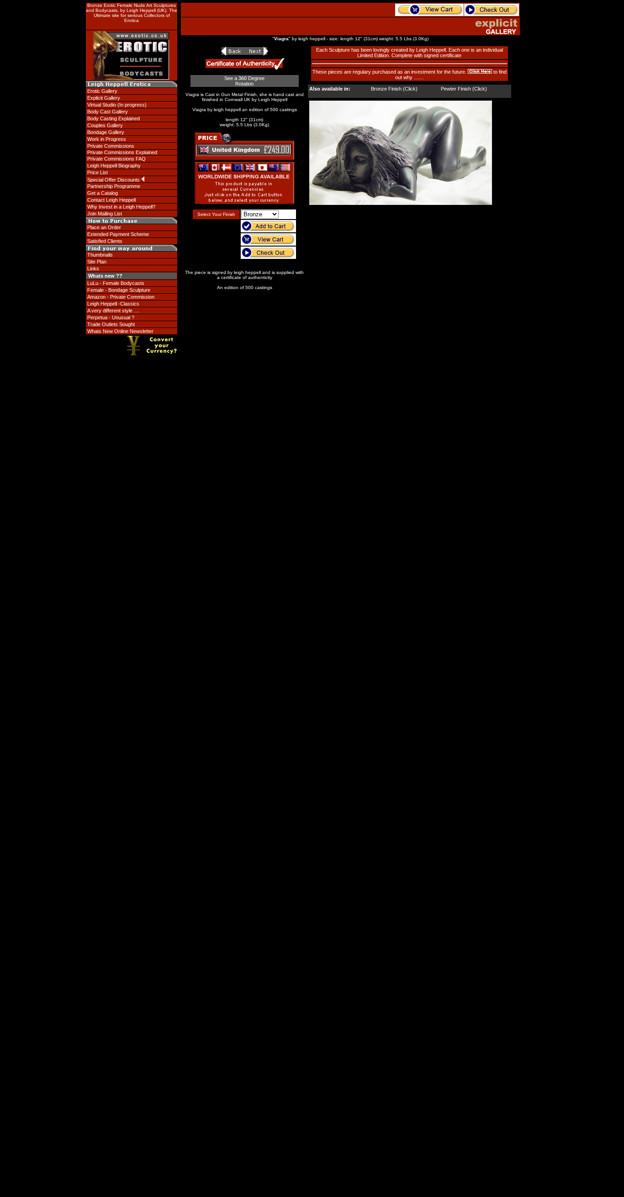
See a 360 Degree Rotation (244, 80)
